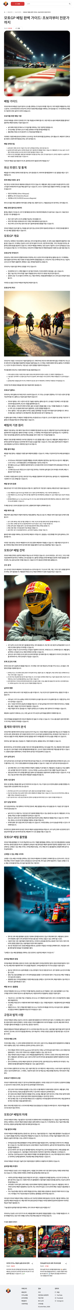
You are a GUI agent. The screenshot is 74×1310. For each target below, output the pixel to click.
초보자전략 (18, 12)
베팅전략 (10, 12)
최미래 (10, 28)
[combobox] (48, 4)
